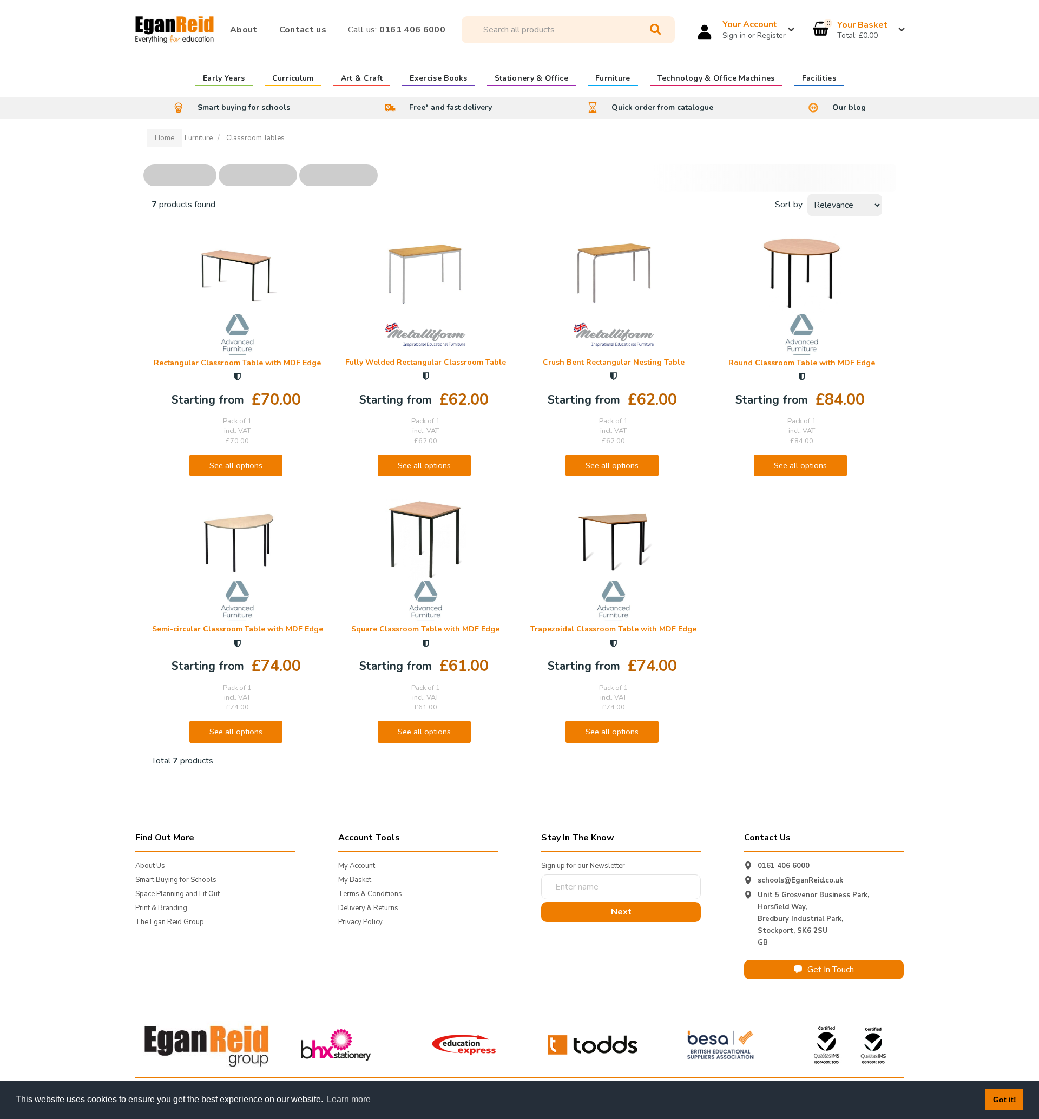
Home (164, 138)
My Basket (354, 880)
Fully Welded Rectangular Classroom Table (425, 362)
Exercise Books (438, 79)
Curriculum (293, 79)
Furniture (612, 79)
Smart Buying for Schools (175, 880)
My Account (356, 866)
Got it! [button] (1004, 1099)
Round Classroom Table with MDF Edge (801, 363)
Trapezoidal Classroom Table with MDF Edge (613, 629)
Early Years (224, 79)
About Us (150, 866)
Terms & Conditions (370, 894)
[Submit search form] (655, 29)
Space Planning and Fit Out (177, 894)
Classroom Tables (255, 138)
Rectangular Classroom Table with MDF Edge (237, 363)
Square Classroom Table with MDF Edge (425, 629)
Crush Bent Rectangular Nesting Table (614, 362)
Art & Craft (362, 79)
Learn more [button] (349, 1099)
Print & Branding (161, 908)
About (244, 30)
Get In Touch (830, 970)
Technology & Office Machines (716, 79)
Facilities (819, 79)
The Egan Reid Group (169, 922)
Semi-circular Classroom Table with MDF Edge (237, 629)
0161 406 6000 (396, 30)
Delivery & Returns (368, 908)
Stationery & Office (531, 79)
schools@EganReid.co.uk (800, 880)
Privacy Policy (360, 922)
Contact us (302, 30)
